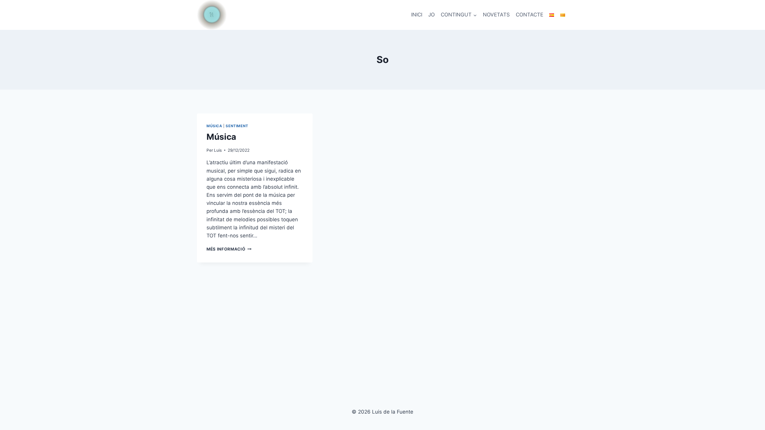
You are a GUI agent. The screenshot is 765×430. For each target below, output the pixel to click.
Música (214, 126)
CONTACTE (529, 15)
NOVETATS (496, 15)
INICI (416, 15)
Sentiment (237, 126)
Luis (218, 150)
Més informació (229, 249)
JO (431, 15)
